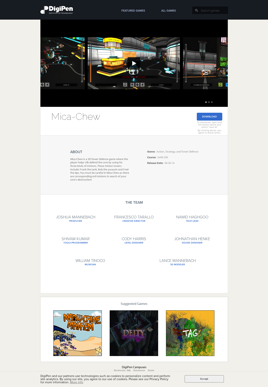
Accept (204, 378)
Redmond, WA (122, 370)
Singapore (139, 370)
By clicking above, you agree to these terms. (209, 131)
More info (76, 382)
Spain (151, 370)
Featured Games (133, 10)
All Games (168, 10)
